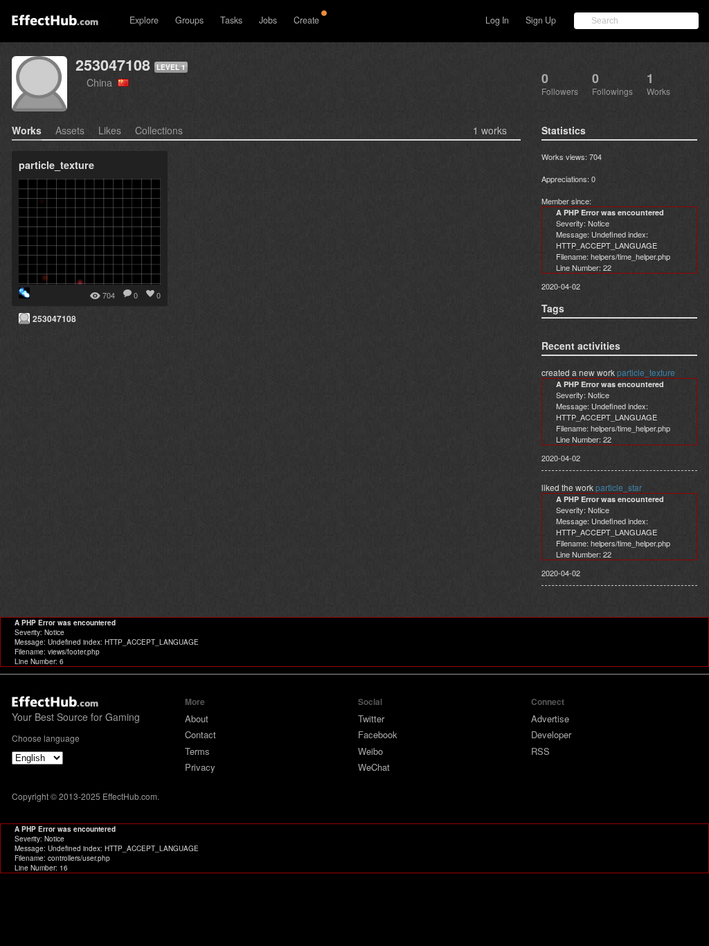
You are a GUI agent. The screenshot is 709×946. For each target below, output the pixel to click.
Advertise (550, 718)
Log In (497, 20)
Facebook (377, 734)
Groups (189, 20)
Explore (144, 20)
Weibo (370, 751)
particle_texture (646, 372)
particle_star (618, 487)
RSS (540, 751)
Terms (197, 751)
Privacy (200, 767)
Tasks (231, 20)
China (102, 82)
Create (306, 20)
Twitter (371, 718)
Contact (200, 734)
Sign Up (541, 20)
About (196, 718)
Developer (551, 734)
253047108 (112, 64)
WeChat (374, 767)
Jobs (268, 20)
